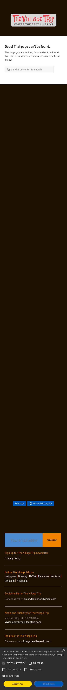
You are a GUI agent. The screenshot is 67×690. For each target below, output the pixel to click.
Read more (21, 658)
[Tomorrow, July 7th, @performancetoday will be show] (33, 281)
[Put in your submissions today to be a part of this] (33, 214)
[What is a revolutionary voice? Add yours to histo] (33, 415)
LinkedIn (10, 580)
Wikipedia (21, 580)
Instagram (10, 576)
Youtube (55, 576)
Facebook (43, 576)
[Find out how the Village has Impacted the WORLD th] (33, 181)
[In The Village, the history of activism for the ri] (33, 348)
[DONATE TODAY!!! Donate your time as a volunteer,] (33, 248)
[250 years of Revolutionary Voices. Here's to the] (33, 315)
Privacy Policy (12, 558)
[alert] (33, 668)
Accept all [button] (17, 684)
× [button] (64, 650)
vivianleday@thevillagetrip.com (23, 621)
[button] (16, 663)
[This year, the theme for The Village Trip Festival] (33, 147)
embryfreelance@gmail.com (40, 598)
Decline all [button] (48, 684)
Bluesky (22, 576)
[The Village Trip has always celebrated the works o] (33, 482)
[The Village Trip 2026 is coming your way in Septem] (33, 381)
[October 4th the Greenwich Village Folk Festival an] (33, 114)
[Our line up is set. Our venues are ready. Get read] (33, 448)
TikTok (32, 576)
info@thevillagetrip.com (37, 641)
